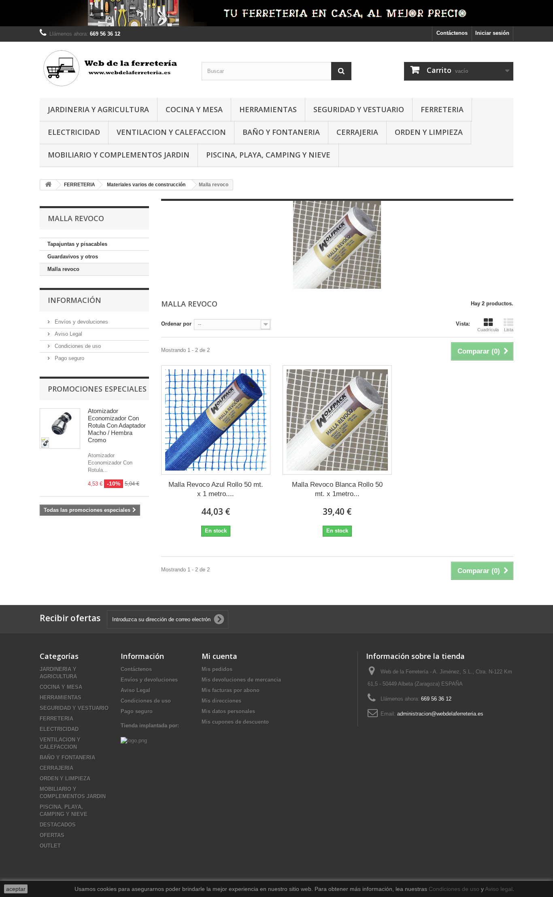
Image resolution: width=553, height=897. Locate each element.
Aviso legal (499, 889)
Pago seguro (68, 358)
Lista (508, 329)
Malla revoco (63, 269)
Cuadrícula (488, 329)
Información (74, 300)
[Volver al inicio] (48, 185)
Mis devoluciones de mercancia (241, 680)
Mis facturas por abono (230, 690)
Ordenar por (176, 324)
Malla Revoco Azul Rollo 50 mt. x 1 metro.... (215, 489)
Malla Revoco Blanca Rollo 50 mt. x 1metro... (337, 489)
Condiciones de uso (77, 346)
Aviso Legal (67, 334)
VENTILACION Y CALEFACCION (171, 132)
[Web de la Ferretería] (114, 68)
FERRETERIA (442, 109)
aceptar (16, 889)
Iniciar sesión (492, 33)
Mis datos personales (228, 711)
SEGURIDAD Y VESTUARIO (358, 109)
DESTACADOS (58, 825)
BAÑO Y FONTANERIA (281, 132)
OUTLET (50, 846)
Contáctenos (452, 33)
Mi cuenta (219, 656)
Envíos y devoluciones (80, 322)
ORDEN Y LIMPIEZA (429, 132)
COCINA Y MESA (194, 109)
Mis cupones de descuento (235, 722)
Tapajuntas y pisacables (77, 244)
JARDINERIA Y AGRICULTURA (98, 109)
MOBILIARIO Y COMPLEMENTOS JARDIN (118, 155)
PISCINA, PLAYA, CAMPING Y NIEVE (268, 155)
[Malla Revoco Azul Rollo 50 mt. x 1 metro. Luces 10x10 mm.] (215, 420)
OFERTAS (52, 835)
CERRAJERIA (357, 132)
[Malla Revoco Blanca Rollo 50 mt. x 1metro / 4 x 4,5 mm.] (337, 420)
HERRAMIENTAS (268, 109)
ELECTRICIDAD (74, 132)
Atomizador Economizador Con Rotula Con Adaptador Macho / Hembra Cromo (117, 425)
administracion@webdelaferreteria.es (440, 714)
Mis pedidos (217, 669)
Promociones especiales (97, 389)
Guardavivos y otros (72, 257)
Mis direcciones (221, 701)
